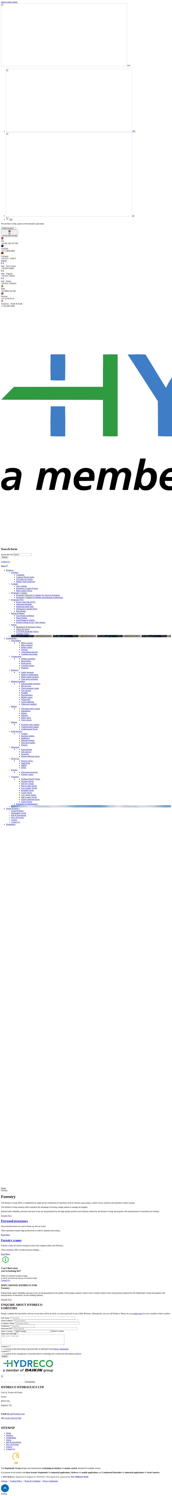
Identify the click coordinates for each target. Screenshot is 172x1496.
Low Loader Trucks (29, 788)
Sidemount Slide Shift (24, 606)
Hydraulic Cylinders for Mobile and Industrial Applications (39, 597)
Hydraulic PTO (17, 600)
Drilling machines (28, 659)
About (8, 1440)
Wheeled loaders (27, 740)
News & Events (17, 818)
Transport (15, 777)
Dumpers (24, 668)
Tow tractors (26, 690)
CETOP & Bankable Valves (27, 631)
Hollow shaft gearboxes (25, 582)
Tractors (24, 650)
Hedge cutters (26, 647)
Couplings (20, 575)
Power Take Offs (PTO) (25, 602)
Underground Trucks (29, 729)
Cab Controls (21, 586)
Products (9, 570)
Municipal (15, 747)
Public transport (27, 672)
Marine (14, 706)
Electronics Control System (27, 588)
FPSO (23, 768)
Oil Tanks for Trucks (24, 579)
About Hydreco (12, 808)
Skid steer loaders (28, 743)
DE (10, 219)
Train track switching (29, 679)
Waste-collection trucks (30, 756)
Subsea (24, 713)
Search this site (7, 554)
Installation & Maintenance (27, 804)
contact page (137, 1313)
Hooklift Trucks (27, 790)
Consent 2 (6, 1351)
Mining (14, 722)
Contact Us (5, 562)
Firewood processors (29, 772)
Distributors (10, 824)
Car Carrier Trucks (28, 795)
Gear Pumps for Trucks (25, 620)
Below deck (26, 718)
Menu (3, 566)
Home (3, 1188)
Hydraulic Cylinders (19, 593)
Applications (11, 638)
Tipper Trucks (26, 802)
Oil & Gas (15, 759)
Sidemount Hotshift (24, 604)
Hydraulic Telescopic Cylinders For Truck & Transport (38, 595)
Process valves (27, 761)
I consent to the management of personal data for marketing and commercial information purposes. (43, 1354)
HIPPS (24, 765)
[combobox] (58, 1331)
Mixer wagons (27, 643)
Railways (15, 670)
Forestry (14, 770)
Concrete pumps (27, 665)
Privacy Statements (60, 1349)
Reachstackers (26, 695)
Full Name (6, 1318)
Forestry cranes (27, 774)
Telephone (6, 1326)
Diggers (24, 745)
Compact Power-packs (25, 577)
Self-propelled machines (30, 684)
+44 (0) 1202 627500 (12, 1418)
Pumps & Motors (18, 613)
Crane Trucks (26, 793)
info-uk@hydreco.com (16, 1414)
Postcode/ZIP (7, 1328)
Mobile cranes (26, 697)
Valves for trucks (22, 629)
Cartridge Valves (22, 634)
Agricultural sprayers (29, 652)
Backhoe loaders (27, 736)
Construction (16, 656)
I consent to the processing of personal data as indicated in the (36, 1349)
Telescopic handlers (29, 704)
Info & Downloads (18, 815)
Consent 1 (6, 1346)
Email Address (7, 1321)
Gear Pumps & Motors (25, 616)
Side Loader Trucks (29, 797)
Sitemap (4, 1481)
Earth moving (16, 731)
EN (133, 131)
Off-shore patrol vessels (30, 709)
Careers (14, 820)
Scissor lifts (25, 700)
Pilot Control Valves (24, 591)
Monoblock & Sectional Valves (28, 627)
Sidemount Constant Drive (26, 609)
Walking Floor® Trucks (30, 779)
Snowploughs (26, 749)
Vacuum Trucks (27, 781)
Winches (24, 715)
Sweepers (25, 754)
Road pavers (26, 663)
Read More (5, 1235)
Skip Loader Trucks (29, 786)
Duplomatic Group (18, 813)
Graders (24, 734)
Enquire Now (6, 1216)
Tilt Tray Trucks (27, 783)
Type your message (9, 1333)
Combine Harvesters (29, 654)
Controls (14, 584)
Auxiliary (15, 572)
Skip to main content (9, 2)
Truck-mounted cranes (30, 688)
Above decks (26, 720)
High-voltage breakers (30, 677)
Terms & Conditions (32, 1481)
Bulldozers (25, 738)
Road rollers (26, 661)
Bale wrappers (27, 645)
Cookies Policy (16, 1481)
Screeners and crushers (30, 724)
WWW (4, 261)
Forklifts (24, 693)
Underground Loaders (30, 727)
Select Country (7, 1331)
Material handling (18, 681)
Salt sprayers (26, 752)
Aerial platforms (27, 702)
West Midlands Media (80, 1477)
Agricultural (16, 641)
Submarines (25, 711)
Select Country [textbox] (58, 1331)
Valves (13, 625)
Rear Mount (21, 611)
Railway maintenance (29, 675)
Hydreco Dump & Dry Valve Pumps (30, 622)
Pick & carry (26, 686)
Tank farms (25, 763)
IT (133, 216)
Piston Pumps (21, 618)
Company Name (8, 1323)
